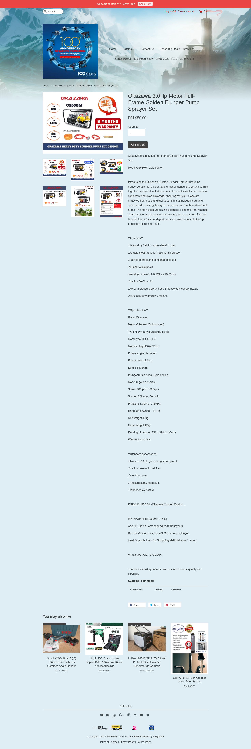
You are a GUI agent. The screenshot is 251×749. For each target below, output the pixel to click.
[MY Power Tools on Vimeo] (148, 715)
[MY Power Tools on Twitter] (102, 715)
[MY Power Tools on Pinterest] (114, 715)
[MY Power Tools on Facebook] (108, 715)
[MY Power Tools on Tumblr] (135, 715)
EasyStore (158, 736)
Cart (206, 11)
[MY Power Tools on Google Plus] (121, 715)
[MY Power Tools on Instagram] (129, 715)
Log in (168, 11)
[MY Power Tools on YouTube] (141, 715)
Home (113, 49)
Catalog (127, 49)
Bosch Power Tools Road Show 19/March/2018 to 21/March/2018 (154, 59)
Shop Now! (145, 3)
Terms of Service (109, 742)
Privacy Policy (127, 742)
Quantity (133, 126)
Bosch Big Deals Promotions (177, 49)
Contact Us (147, 49)
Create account (186, 11)
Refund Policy (144, 742)
